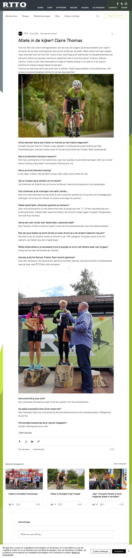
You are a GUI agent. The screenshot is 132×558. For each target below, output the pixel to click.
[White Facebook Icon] (117, 3)
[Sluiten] (128, 551)
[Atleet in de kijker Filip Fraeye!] (66, 479)
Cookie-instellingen (100, 551)
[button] (97, 16)
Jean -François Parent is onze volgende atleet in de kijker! (107, 495)
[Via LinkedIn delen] (32, 441)
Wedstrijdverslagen (42, 16)
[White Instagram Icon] (125, 3)
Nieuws (25, 16)
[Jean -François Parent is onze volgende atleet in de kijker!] (107, 479)
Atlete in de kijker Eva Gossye (23, 494)
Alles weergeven (120, 464)
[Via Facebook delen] (19, 441)
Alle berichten (11, 16)
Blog (57, 16)
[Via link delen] (38, 441)
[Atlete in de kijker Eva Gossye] (24, 479)
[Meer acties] (112, 33)
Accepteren (119, 551)
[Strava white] (121, 3)
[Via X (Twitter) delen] (26, 441)
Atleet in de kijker (72, 16)
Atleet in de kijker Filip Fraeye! (65, 494)
